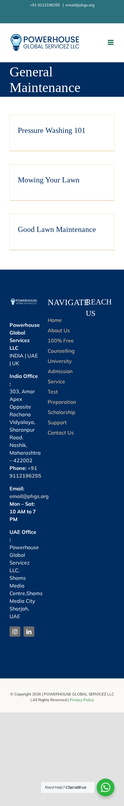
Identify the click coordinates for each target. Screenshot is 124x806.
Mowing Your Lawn (48, 180)
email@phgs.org (79, 5)
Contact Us (61, 432)
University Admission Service (60, 371)
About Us (59, 330)
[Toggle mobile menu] (111, 42)
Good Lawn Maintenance (57, 229)
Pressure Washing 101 (52, 130)
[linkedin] (29, 631)
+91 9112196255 (45, 5)
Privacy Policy (82, 699)
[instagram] (15, 631)
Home (55, 320)
